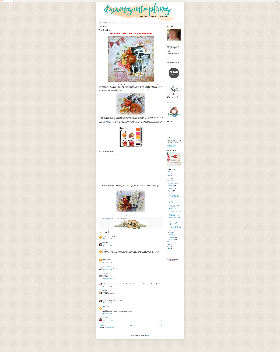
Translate (177, 142)
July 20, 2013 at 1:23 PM (107, 238)
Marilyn (104, 317)
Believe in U (171, 191)
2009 (169, 246)
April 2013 (171, 234)
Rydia (103, 290)
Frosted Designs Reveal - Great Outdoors (174, 203)
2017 (169, 173)
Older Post (160, 325)
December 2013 (172, 181)
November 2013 (172, 183)
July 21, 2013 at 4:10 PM (107, 262)
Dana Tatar (104, 282)
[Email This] (122, 218)
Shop (110, 22)
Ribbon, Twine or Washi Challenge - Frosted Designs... (174, 223)
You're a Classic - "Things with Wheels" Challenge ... (175, 215)
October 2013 (172, 185)
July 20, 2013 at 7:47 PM (107, 254)
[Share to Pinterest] (127, 218)
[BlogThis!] (123, 218)
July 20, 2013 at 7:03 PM (107, 245)
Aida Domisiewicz (106, 266)
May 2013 (171, 232)
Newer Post (102, 325)
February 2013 (172, 237)
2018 (169, 171)
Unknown (104, 306)
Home (99, 22)
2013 (169, 180)
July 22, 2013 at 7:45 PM (107, 295)
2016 (169, 175)
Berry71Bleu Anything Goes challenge (119, 215)
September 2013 (172, 186)
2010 (169, 244)
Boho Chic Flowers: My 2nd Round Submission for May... (174, 220)
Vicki (103, 299)
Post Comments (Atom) (109, 327)
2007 (169, 249)
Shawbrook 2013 (172, 210)
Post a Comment (104, 323)
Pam (103, 249)
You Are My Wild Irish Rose (174, 217)
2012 (169, 241)
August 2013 (172, 188)
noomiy (104, 273)
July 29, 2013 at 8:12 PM (107, 313)
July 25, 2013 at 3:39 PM (107, 302)
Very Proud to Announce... (174, 193)
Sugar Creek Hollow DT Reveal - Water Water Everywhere (174, 196)
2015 (169, 177)
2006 (169, 251)
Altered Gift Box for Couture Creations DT (174, 206)
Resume (105, 22)
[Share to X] (124, 218)
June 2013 (171, 230)
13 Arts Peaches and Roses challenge (110, 121)
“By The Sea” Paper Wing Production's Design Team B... (175, 227)
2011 (169, 243)
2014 (169, 178)
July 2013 (171, 190)
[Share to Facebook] (126, 218)
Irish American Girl (172, 208)
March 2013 (171, 235)
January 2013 (172, 239)
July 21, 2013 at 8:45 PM (107, 269)
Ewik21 (103, 242)
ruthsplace (104, 235)
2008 (169, 248)
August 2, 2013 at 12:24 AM (107, 320)
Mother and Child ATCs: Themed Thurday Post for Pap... (174, 200)
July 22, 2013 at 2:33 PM (107, 286)
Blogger (147, 335)
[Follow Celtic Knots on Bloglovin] (171, 146)
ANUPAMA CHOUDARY (107, 258)
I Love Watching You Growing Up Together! (175, 212)
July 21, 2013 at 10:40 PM (107, 278)
